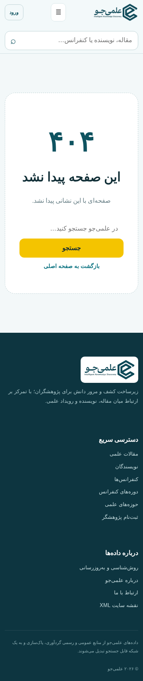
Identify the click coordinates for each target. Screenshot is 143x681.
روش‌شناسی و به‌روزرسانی (108, 567)
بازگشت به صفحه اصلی (72, 266)
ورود (14, 12)
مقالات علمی (124, 454)
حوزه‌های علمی (121, 504)
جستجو (71, 247)
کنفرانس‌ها (126, 479)
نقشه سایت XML (119, 605)
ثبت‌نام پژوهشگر (120, 517)
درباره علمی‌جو (121, 580)
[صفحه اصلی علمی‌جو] (115, 12)
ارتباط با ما (126, 593)
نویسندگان (126, 467)
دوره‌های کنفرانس (118, 492)
